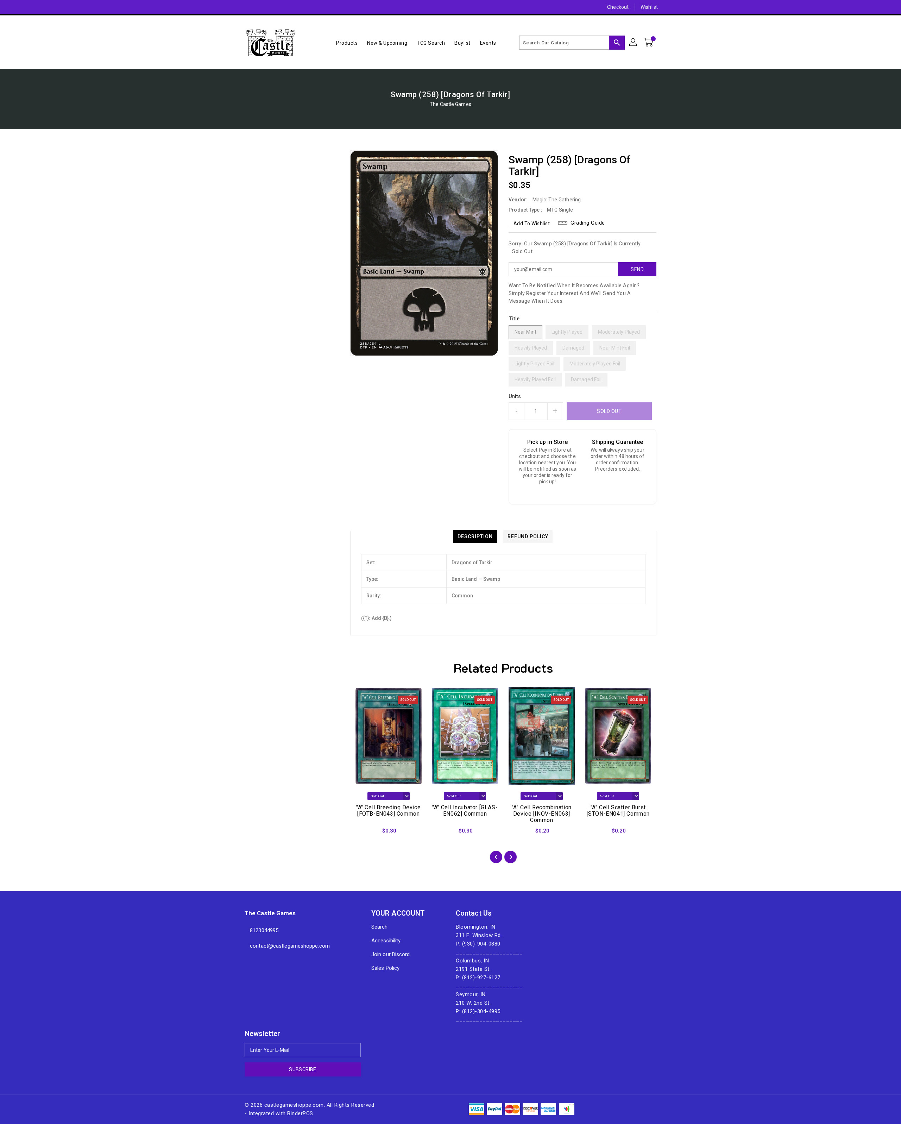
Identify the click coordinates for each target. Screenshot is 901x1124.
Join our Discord (390, 954)
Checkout (618, 7)
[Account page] (633, 43)
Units (515, 396)
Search (379, 927)
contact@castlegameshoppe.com (290, 946)
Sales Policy (385, 968)
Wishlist (649, 7)
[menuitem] (347, 43)
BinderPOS (300, 1113)
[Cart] (649, 43)
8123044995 (264, 930)
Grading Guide (588, 223)
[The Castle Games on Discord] (234, 7)
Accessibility (386, 940)
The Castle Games (450, 104)
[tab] (475, 536)
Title (514, 318)
